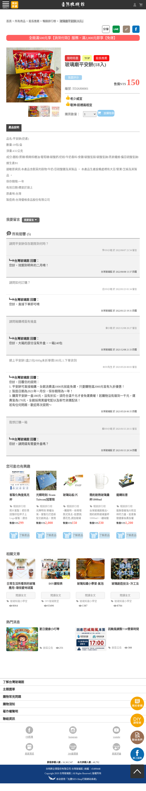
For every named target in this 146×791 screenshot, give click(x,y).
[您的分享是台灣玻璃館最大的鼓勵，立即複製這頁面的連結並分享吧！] (126, 29)
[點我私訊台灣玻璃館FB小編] (137, 760)
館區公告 (48, 647)
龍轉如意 (122, 494)
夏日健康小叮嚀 (49, 629)
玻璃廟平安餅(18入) (71, 21)
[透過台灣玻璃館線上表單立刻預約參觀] (14, 4)
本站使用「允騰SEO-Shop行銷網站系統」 (77, 779)
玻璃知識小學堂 (19, 601)
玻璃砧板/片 (70, 494)
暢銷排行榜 (49, 21)
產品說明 (14, 127)
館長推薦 (34, 21)
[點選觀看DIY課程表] (137, 726)
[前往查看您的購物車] (141, 5)
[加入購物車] (14, 536)
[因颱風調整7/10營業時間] (91, 639)
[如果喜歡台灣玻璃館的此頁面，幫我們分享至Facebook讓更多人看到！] (136, 29)
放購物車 (108, 113)
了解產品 (24, 535)
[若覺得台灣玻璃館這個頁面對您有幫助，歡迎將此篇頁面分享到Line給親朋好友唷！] (116, 29)
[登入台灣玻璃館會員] (134, 5)
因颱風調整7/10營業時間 (123, 629)
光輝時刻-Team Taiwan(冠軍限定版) (46, 499)
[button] (57, 69)
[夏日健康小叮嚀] (22, 639)
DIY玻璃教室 (52, 601)
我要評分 (73, 77)
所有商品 (20, 21)
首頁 (9, 21)
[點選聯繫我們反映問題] (137, 743)
